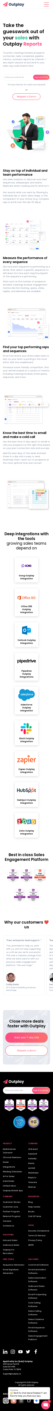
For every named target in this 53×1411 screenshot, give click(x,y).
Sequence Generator (13, 1264)
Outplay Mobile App (13, 1190)
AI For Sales (9, 1176)
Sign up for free (41, 77)
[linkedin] (5, 1351)
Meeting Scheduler (12, 1171)
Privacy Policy (35, 1240)
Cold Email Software (38, 1264)
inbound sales (10, 1240)
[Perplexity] (21, 1401)
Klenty (31, 1163)
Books (31, 1211)
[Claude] (13, 1401)
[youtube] (20, 1351)
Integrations (9, 1166)
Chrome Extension (12, 1157)
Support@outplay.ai (12, 1374)
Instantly (32, 1158)
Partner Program (11, 1211)
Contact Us (8, 1225)
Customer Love (10, 1206)
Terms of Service (36, 1235)
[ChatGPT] (6, 1401)
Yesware (32, 1182)
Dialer (6, 1162)
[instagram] (13, 1351)
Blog (30, 1202)
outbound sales (11, 1245)
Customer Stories (11, 1202)
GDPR (31, 1245)
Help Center (34, 1206)
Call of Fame (34, 1216)
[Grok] (29, 1401)
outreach (33, 1149)
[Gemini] (36, 1401)
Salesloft (32, 1153)
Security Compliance (38, 1230)
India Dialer (8, 1181)
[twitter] (28, 1351)
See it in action (41, 1090)
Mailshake (33, 1172)
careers (7, 1221)
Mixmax (32, 1187)
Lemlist (31, 1168)
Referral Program (11, 1216)
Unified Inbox (9, 1185)
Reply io (32, 1177)
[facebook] (36, 1351)
